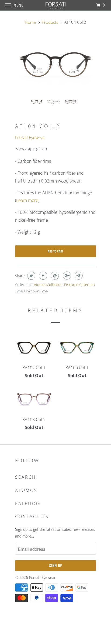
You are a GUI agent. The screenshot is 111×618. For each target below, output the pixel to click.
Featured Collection (79, 284)
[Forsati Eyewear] (55, 5)
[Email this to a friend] (78, 276)
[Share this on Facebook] (42, 276)
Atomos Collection (48, 284)
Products (50, 22)
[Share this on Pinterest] (54, 276)
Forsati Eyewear (42, 577)
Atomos (26, 490)
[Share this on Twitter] (30, 276)
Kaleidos (28, 503)
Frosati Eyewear (30, 138)
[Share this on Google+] (66, 276)
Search (25, 477)
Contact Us (32, 516)
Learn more (27, 200)
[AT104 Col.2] (55, 64)
